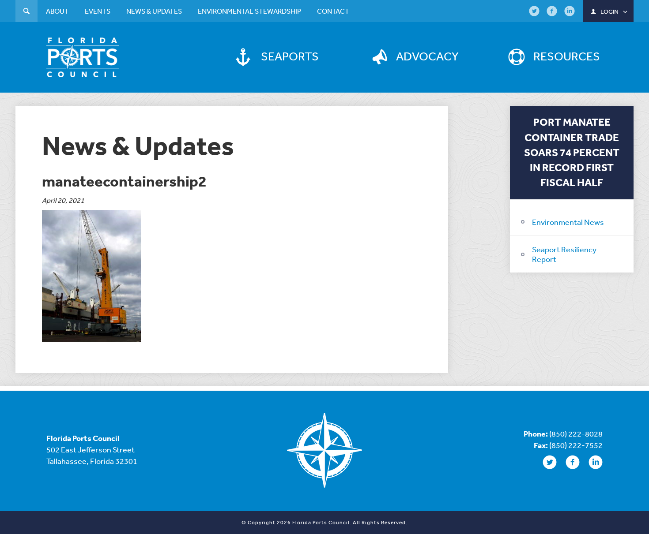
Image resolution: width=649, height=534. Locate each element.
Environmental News (568, 222)
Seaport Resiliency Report (564, 254)
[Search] (26, 12)
